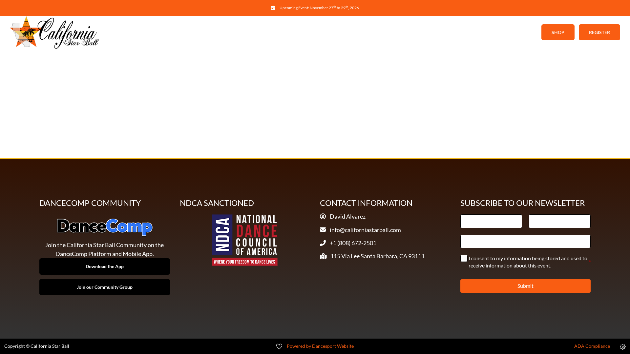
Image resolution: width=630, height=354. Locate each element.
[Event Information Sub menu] (302, 32)
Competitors (331, 32)
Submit (525, 286)
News (225, 32)
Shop (558, 32)
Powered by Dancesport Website (320, 346)
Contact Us (433, 32)
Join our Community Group (105, 287)
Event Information (269, 32)
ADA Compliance (592, 346)
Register (599, 32)
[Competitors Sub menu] (356, 32)
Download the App (105, 266)
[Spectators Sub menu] (406, 32)
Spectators (383, 32)
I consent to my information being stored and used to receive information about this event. (530, 261)
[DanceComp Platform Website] (104, 227)
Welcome (193, 32)
